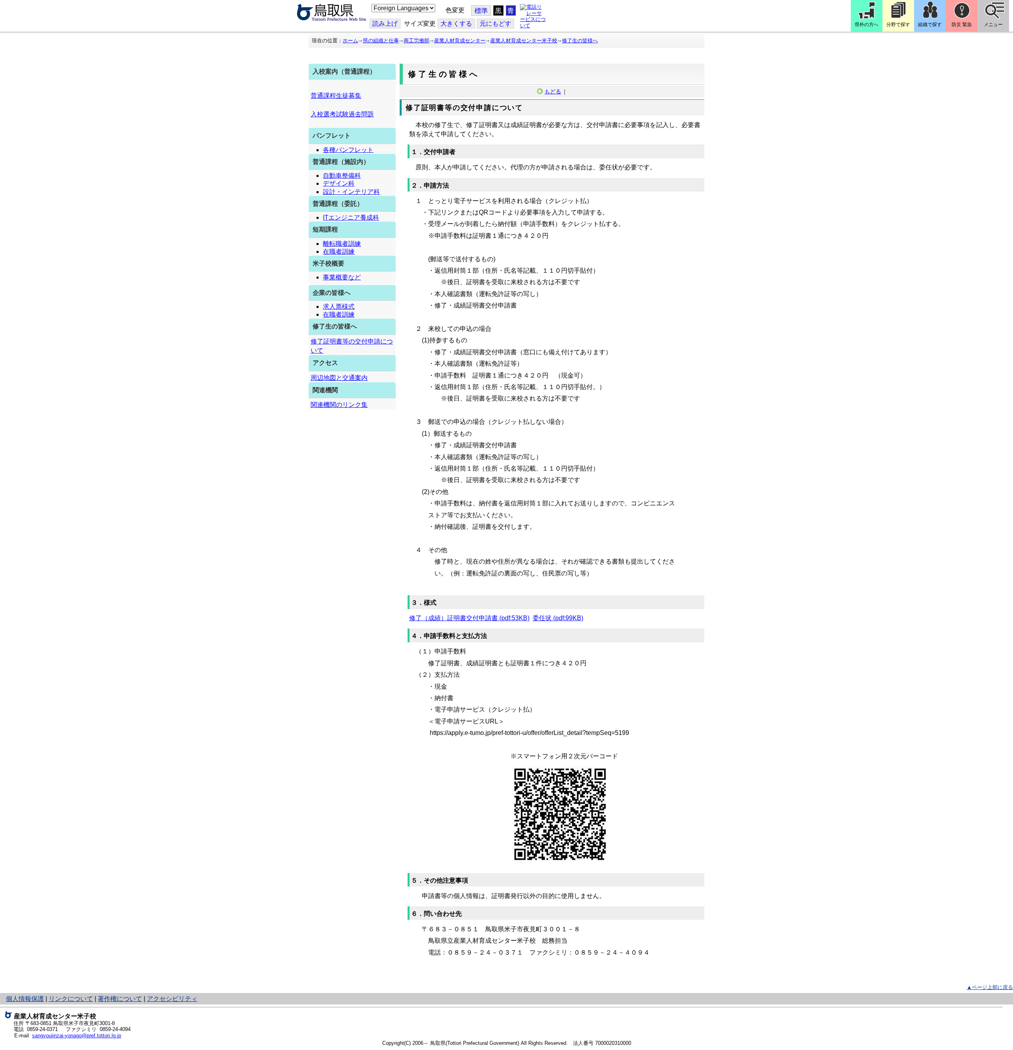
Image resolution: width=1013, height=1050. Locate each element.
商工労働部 (416, 41)
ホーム (350, 41)
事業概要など (342, 277)
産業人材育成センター (460, 41)
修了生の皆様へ (580, 41)
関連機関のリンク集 (339, 404)
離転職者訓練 (342, 243)
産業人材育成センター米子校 (523, 41)
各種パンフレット (348, 149)
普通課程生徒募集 (336, 95)
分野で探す (898, 24)
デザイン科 (339, 183)
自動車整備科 (342, 175)
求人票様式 (339, 306)
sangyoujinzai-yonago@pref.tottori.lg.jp (76, 1036)
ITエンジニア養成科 (351, 217)
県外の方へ (866, 24)
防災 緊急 (962, 24)
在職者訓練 (339, 251)
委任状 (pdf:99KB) (558, 618)
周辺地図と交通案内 (339, 377)
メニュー (993, 24)
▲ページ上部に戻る (990, 987)
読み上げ (385, 23)
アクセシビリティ (172, 998)
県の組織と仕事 (381, 41)
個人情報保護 (25, 998)
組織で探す (930, 24)
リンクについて (71, 998)
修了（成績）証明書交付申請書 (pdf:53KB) (469, 618)
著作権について (120, 998)
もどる (552, 91)
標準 (481, 11)
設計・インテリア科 (351, 191)
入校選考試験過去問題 (342, 114)
